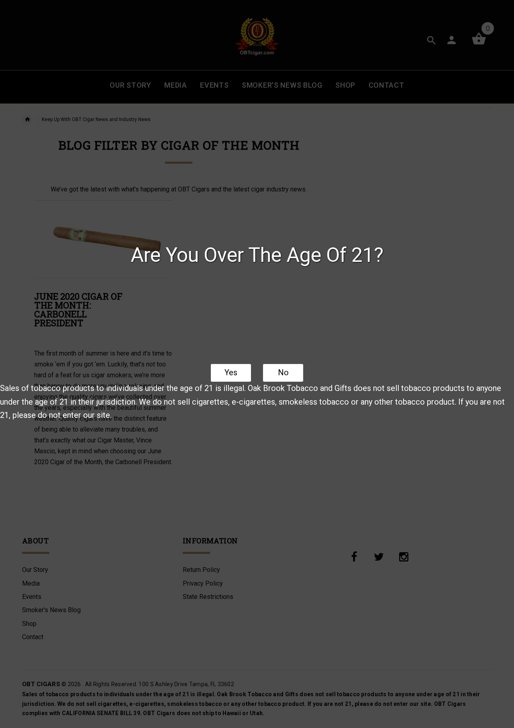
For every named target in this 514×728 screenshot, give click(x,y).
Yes (230, 372)
